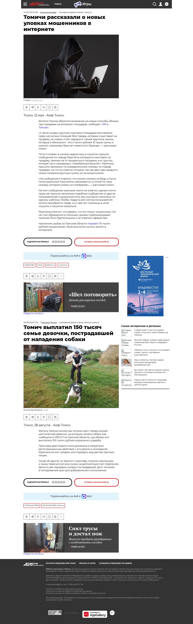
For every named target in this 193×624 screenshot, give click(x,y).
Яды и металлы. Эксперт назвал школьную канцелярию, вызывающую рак (149, 362)
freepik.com (37, 100)
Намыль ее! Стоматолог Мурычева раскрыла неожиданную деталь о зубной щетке (150, 382)
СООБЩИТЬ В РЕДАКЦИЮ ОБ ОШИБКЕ (115, 563)
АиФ (46, 410)
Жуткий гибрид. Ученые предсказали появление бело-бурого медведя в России (151, 342)
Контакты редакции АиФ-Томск (61, 563)
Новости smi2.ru (34, 313)
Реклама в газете (87, 563)
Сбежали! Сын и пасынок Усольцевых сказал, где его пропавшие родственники (151, 352)
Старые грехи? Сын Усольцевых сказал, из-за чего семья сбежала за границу (151, 332)
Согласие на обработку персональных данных (64, 589)
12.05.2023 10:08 (31, 12)
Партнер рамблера (72, 613)
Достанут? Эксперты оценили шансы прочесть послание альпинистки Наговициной (151, 372)
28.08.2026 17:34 (31, 322)
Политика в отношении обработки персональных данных (69, 591)
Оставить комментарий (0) (96, 242)
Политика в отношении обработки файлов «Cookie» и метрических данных (76, 593)
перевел (93, 223)
